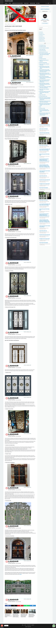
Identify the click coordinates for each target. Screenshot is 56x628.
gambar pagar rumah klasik (44, 52)
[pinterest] (20, 605)
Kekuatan (41, 57)
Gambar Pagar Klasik (43, 50)
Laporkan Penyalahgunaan (45, 9)
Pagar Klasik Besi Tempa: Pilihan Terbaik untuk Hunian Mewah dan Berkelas (44, 67)
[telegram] (33, 605)
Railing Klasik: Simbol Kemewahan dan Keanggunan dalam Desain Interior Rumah (45, 104)
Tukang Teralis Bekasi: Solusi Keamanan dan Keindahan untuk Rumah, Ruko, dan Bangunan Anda (44, 166)
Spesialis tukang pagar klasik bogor (44, 179)
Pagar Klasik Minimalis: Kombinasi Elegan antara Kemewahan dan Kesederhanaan (45, 81)
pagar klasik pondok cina (43, 175)
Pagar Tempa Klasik (42, 94)
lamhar (21, 574)
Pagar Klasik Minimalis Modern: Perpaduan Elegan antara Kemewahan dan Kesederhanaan (45, 77)
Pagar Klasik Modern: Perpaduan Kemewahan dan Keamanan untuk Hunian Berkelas (45, 84)
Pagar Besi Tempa (32, 3)
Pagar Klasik (9, 1)
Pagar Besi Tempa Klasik (43, 62)
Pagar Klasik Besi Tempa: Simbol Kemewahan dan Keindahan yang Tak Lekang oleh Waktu (45, 74)
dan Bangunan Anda (43, 45)
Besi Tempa (38, 3)
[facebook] (8, 605)
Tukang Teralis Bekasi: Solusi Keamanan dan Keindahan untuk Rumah (44, 110)
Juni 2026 (41, 33)
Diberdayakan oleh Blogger (45, 6)
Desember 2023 (42, 37)
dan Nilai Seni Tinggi (43, 46)
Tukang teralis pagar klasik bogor (44, 132)
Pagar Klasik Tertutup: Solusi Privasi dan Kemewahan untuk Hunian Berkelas (45, 92)
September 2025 (42, 34)
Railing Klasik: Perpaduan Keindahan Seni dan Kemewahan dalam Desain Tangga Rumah (45, 98)
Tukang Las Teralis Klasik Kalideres (44, 124)
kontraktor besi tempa (43, 58)
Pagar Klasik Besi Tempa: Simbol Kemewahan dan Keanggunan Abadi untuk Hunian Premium (45, 70)
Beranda (6, 3)
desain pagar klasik (42, 49)
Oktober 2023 (42, 39)
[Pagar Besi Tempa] (20, 21)
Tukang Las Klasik (42, 108)
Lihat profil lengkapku (45, 23)
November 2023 (42, 38)
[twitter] (14, 605)
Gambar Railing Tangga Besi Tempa (17, 3)
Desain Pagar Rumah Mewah (43, 187)
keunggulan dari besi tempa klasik (44, 183)
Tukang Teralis (26, 3)
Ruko (40, 106)
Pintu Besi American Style (43, 96)
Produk (10, 3)
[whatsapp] (26, 605)
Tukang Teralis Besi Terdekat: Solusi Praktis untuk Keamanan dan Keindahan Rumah (45, 114)
